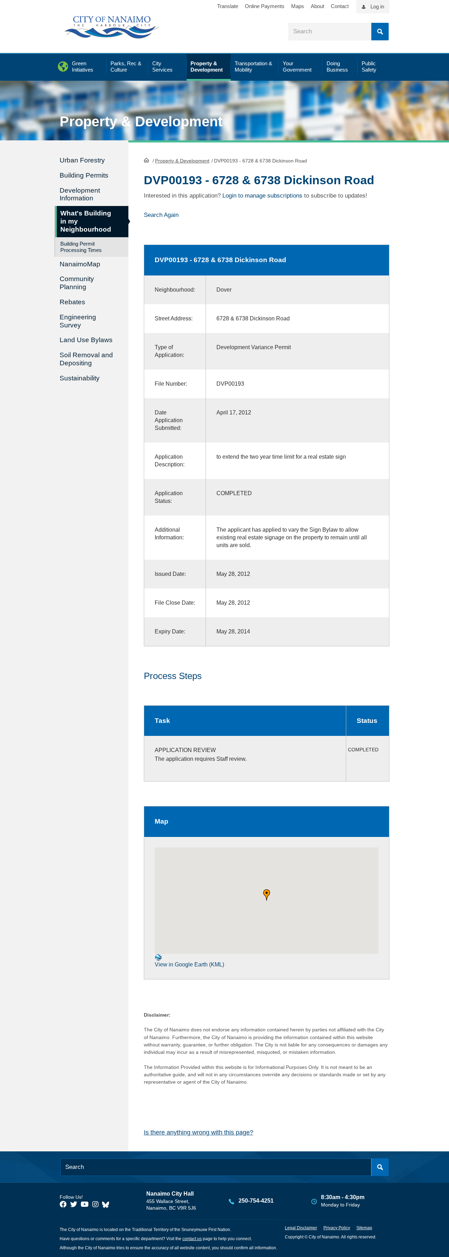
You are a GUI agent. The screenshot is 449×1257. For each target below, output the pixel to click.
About (317, 6)
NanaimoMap (80, 264)
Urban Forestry (82, 160)
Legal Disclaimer (301, 1227)
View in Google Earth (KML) (189, 964)
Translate (227, 6)
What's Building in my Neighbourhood (85, 221)
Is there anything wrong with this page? (198, 1132)
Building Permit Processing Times (81, 247)
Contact (340, 6)
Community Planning (77, 283)
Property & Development (182, 161)
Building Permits (84, 175)
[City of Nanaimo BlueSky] (107, 1204)
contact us (192, 1238)
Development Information (80, 194)
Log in (377, 6)
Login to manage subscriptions (262, 195)
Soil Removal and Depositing (86, 359)
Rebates (72, 302)
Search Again (161, 215)
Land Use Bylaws (86, 340)
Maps (297, 6)
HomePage (146, 160)
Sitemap (364, 1227)
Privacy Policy (336, 1227)
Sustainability (80, 378)
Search (380, 31)
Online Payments (264, 6)
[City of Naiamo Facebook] (63, 1204)
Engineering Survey (78, 321)
